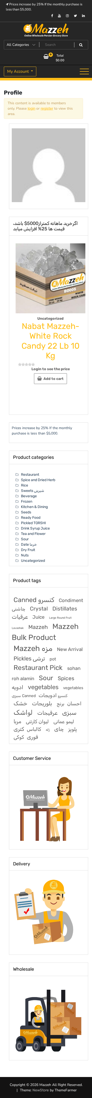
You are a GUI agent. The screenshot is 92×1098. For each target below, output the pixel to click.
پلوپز (72, 729)
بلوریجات (42, 703)
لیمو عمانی (63, 721)
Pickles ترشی (29, 658)
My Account (18, 71)
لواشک (23, 712)
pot (53, 659)
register (47, 108)
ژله (48, 730)
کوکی (19, 737)
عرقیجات (47, 713)
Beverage (29, 496)
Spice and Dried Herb (38, 480)
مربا (17, 721)
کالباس (34, 729)
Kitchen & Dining (34, 507)
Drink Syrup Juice (35, 528)
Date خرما (29, 544)
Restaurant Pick (38, 668)
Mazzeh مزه (33, 648)
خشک (20, 703)
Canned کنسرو (34, 600)
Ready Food (30, 517)
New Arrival (70, 649)
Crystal (39, 608)
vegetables (43, 687)
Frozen (26, 501)
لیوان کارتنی (37, 721)
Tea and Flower (33, 534)
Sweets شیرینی (32, 491)
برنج (60, 704)
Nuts (25, 555)
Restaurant (30, 474)
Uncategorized (50, 318)
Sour (25, 539)
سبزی (69, 712)
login (31, 108)
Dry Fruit (28, 550)
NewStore (40, 1090)
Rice (24, 485)
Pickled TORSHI (33, 523)
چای (59, 729)
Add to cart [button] (53, 379)
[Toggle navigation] (84, 71)
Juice (38, 617)
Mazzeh (38, 627)
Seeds (26, 512)
